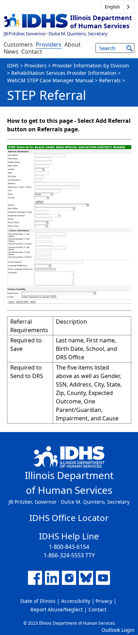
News (11, 51)
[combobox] (117, 7)
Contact (31, 51)
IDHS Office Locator (69, 517)
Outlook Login (118, 630)
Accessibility (75, 601)
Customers (18, 44)
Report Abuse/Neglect (56, 609)
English (112, 7)
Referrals (110, 80)
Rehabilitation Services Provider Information (63, 73)
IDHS (13, 65)
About (72, 44)
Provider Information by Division (90, 65)
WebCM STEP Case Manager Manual (50, 80)
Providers (49, 44)
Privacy (104, 601)
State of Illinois (38, 601)
